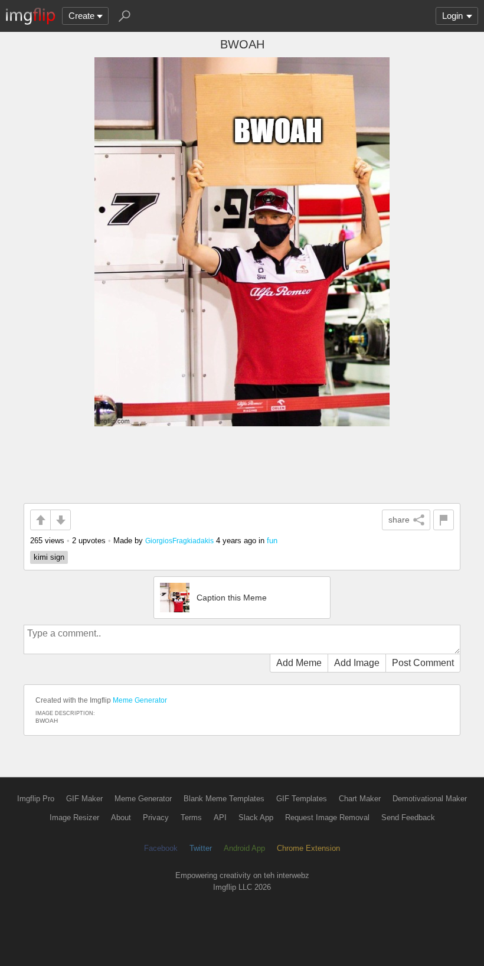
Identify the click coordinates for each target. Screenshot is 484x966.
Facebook (161, 848)
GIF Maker (84, 798)
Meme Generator (140, 700)
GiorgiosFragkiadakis (179, 540)
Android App (244, 848)
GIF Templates (301, 798)
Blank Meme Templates (224, 798)
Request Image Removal (327, 817)
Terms (191, 817)
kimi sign (49, 557)
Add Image (357, 663)
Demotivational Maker (430, 798)
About (121, 817)
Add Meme (299, 663)
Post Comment (423, 663)
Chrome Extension (308, 848)
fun (272, 540)
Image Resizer (74, 817)
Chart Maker (360, 798)
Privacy (156, 817)
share (399, 519)
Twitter (200, 848)
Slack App (255, 817)
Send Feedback (408, 817)
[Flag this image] (443, 520)
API (220, 817)
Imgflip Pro (35, 798)
